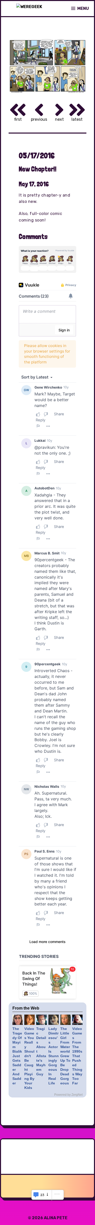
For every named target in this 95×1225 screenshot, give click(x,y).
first (18, 119)
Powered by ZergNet (68, 1094)
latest (77, 119)
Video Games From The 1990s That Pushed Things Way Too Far (77, 1056)
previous (39, 119)
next (59, 119)
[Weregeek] (29, 8)
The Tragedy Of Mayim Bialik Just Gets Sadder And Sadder (17, 1056)
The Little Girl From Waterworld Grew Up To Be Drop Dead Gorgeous (65, 1056)
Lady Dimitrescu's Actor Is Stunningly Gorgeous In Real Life (53, 1056)
